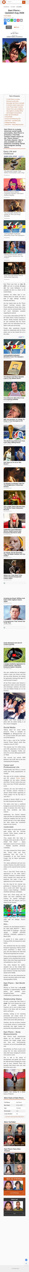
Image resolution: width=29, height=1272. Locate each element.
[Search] (23, 2)
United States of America (14, 36)
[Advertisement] (14, 77)
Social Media (8, 116)
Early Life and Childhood (11, 114)
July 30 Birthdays (14, 1193)
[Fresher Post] (4, 2)
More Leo (14, 1199)
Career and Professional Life (12, 118)
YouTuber (13, 6)
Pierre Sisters (20, 778)
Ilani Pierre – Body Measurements (14, 124)
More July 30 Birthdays (14, 1179)
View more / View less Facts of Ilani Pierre (14, 1116)
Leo (14, 1213)
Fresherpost (6, 6)
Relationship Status (10, 122)
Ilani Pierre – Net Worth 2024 (13, 120)
